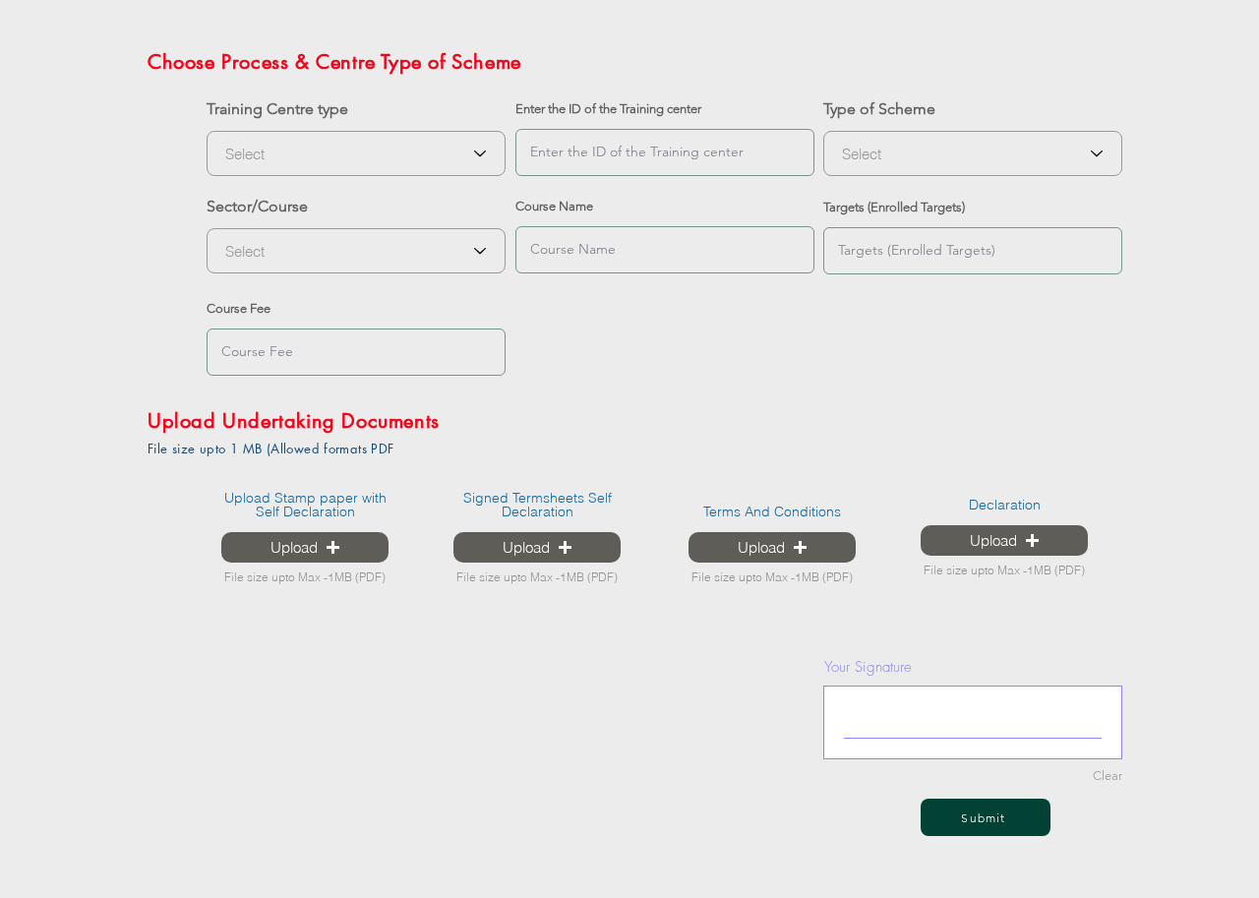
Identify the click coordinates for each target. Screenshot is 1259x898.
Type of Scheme (879, 109)
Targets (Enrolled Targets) (894, 207)
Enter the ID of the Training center (608, 108)
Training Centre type (277, 109)
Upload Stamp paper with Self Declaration (305, 504)
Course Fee (238, 308)
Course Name (554, 206)
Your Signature (868, 667)
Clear (1107, 775)
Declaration (1005, 504)
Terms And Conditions (772, 511)
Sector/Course (257, 206)
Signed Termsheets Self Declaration (537, 504)
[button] (305, 547)
